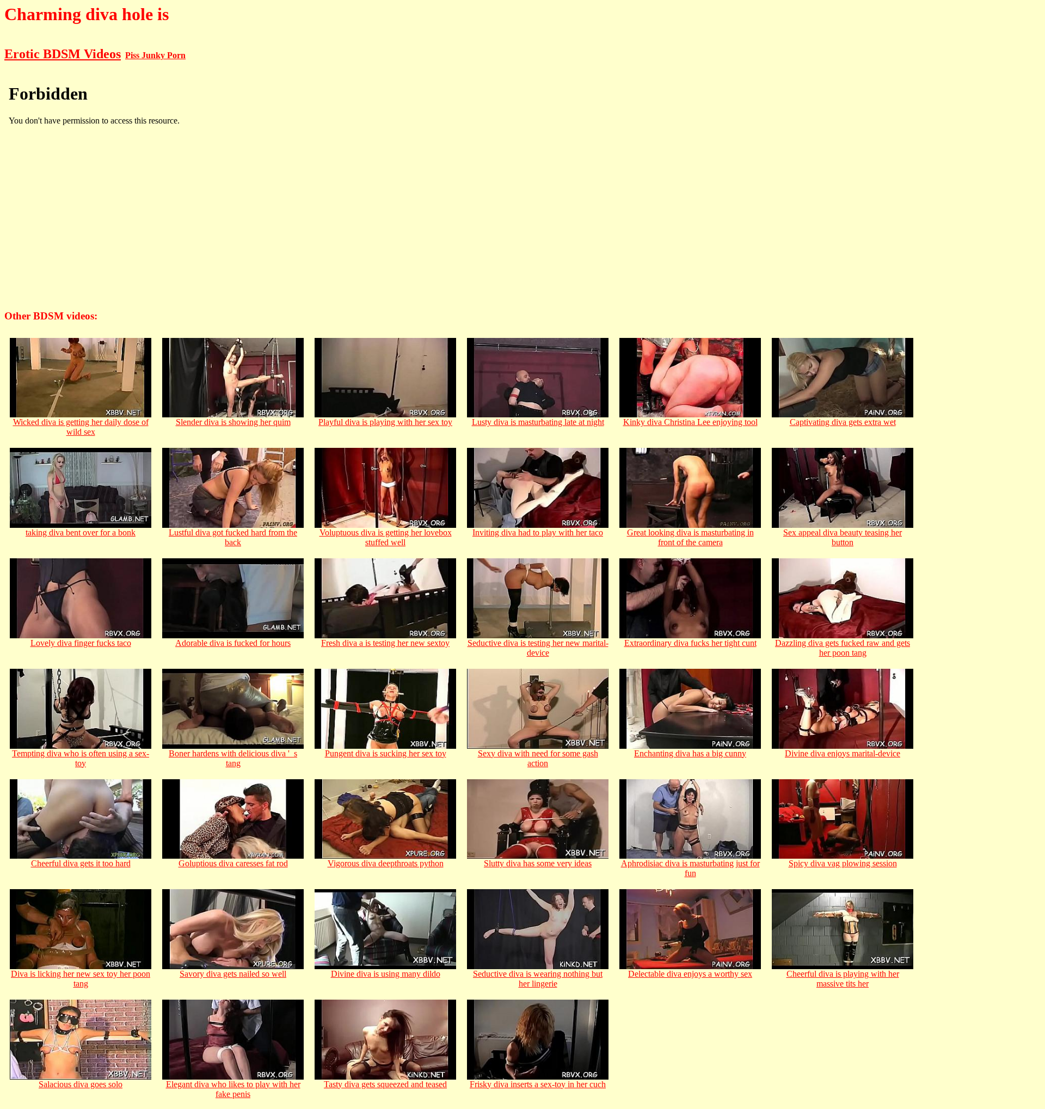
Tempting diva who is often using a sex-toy (80, 758)
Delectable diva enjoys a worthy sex (690, 973)
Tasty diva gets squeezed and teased (385, 1084)
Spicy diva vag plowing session (843, 863)
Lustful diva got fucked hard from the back (233, 537)
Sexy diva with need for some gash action (538, 758)
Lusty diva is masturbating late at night (538, 422)
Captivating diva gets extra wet (843, 422)
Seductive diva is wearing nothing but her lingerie (538, 978)
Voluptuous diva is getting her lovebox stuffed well (385, 537)
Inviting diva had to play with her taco (537, 532)
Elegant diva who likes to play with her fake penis (233, 1089)
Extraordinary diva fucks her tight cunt (690, 643)
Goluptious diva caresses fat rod (233, 863)
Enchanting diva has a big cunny (690, 753)
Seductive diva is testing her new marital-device (538, 647)
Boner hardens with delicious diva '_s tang (233, 758)
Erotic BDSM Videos (62, 54)
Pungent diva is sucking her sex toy (385, 753)
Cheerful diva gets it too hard (81, 863)
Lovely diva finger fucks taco (80, 643)
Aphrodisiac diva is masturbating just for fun (690, 868)
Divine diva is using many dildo (385, 973)
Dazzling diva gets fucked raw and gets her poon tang (842, 647)
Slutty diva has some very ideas (538, 863)
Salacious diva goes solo (80, 1084)
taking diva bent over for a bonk (81, 532)
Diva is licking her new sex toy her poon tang (80, 978)
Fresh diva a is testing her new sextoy (385, 643)
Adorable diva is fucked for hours (233, 643)
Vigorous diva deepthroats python (386, 863)
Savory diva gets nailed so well (233, 973)
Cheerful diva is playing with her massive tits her (842, 978)
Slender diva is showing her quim (233, 422)
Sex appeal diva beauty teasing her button (842, 537)
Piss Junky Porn (155, 55)
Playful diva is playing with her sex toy (385, 422)
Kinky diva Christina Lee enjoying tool (690, 422)
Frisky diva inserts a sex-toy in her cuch (538, 1084)
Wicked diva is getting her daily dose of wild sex (81, 426)
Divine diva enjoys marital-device (842, 753)
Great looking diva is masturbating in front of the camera (690, 537)
